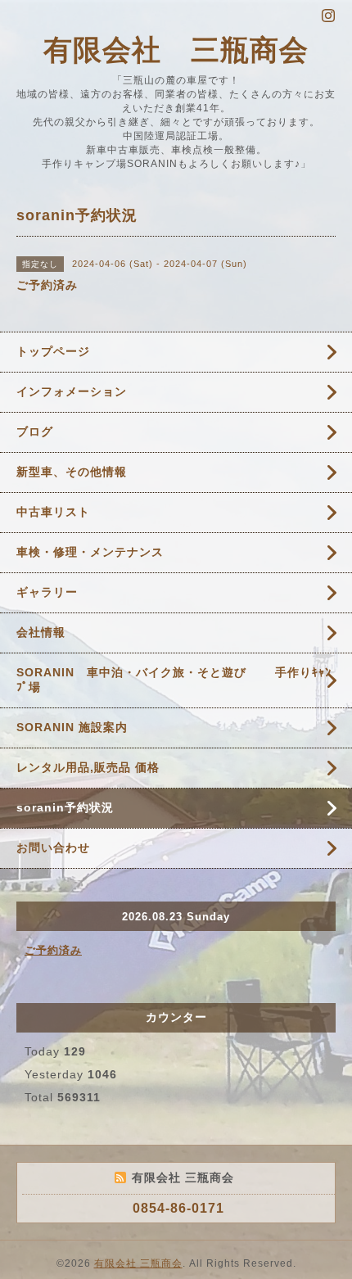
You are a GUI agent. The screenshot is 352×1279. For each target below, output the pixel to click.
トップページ (53, 351)
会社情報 (40, 632)
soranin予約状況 (65, 807)
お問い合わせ (53, 847)
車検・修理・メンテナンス (90, 551)
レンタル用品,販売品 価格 (88, 767)
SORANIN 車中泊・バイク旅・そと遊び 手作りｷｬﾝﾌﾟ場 (174, 680)
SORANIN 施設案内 (72, 727)
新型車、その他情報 (71, 471)
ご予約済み (53, 950)
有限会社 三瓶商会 (176, 50)
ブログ (34, 431)
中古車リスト (53, 511)
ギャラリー (47, 592)
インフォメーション (71, 391)
